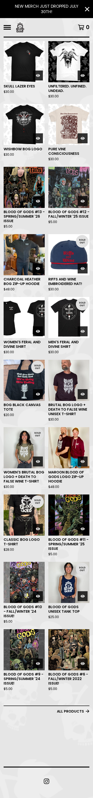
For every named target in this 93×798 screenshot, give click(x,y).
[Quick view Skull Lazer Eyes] (38, 75)
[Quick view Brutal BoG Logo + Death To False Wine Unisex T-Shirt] (83, 394)
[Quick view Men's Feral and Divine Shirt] (83, 331)
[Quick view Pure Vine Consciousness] (83, 138)
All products (70, 711)
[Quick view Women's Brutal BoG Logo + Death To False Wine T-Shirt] (38, 461)
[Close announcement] (87, 9)
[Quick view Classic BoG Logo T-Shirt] (38, 529)
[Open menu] (7, 27)
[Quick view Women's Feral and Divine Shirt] (38, 331)
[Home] (20, 27)
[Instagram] (46, 781)
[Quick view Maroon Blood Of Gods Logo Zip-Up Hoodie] (83, 461)
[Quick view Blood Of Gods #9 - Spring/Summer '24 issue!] (38, 664)
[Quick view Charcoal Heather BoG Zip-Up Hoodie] (38, 268)
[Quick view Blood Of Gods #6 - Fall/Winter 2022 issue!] (83, 664)
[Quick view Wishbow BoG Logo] (38, 138)
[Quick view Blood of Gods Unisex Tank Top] (83, 596)
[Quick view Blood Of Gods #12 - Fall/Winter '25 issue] (83, 201)
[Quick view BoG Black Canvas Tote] (38, 394)
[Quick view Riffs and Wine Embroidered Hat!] (83, 268)
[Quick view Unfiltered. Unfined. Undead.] (83, 75)
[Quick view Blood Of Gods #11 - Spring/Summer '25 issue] (83, 529)
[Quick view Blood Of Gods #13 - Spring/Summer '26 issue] (38, 201)
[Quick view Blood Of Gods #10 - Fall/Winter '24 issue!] (38, 596)
